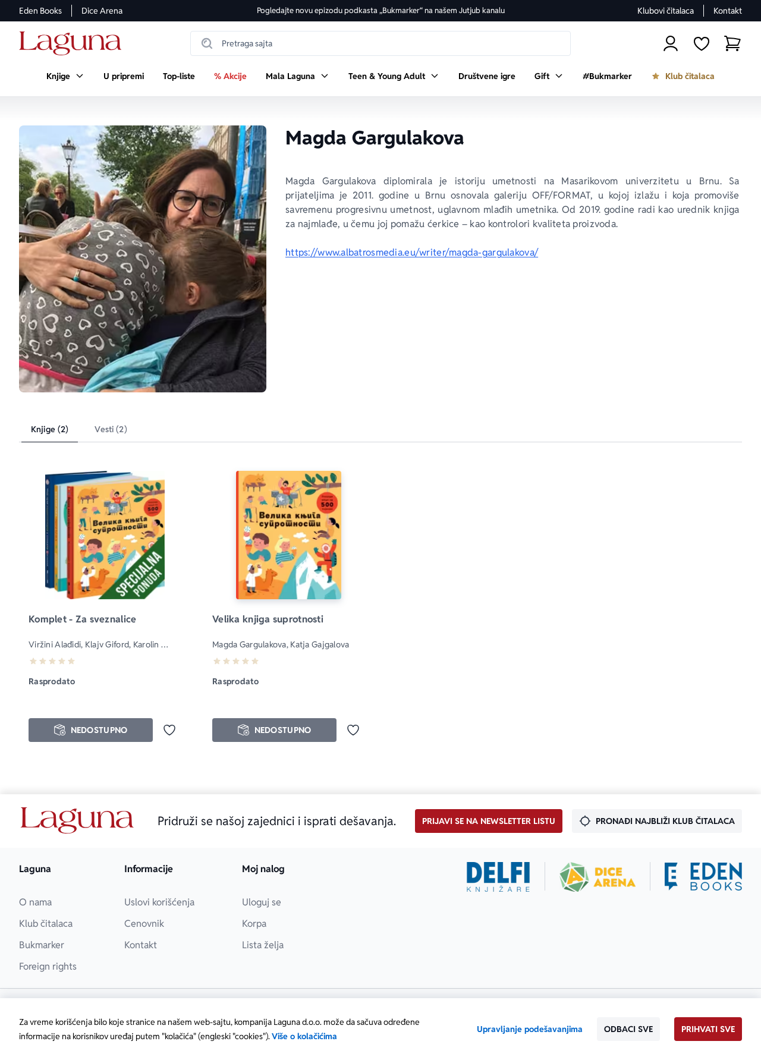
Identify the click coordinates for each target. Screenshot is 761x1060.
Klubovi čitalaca (665, 10)
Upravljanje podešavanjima (530, 1029)
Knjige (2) (49, 429)
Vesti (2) (111, 429)
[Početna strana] (73, 44)
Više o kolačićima (304, 1036)
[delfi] (498, 877)
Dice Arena (101, 10)
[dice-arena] (597, 877)
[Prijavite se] (670, 43)
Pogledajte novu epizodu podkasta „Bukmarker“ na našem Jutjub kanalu (381, 10)
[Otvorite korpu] (732, 43)
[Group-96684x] (703, 877)
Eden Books (40, 10)
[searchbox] (380, 43)
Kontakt (727, 10)
